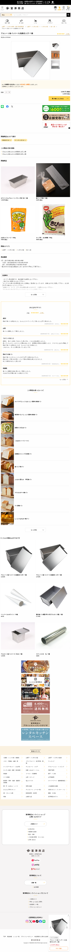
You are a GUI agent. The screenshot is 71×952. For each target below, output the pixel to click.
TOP (4, 936)
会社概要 (36, 887)
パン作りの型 (44, 26)
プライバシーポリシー (36, 907)
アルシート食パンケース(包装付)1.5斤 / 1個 (14, 154)
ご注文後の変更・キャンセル (36, 837)
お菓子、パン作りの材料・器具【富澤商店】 (13, 26)
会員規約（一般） (34, 904)
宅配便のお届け (32, 831)
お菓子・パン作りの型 (32, 26)
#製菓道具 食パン (6, 140)
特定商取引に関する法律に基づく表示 (44, 936)
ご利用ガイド (33, 899)
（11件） (67, 34)
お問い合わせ (32, 839)
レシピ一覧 (16, 936)
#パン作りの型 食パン (20, 140)
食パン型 (53, 26)
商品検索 (9, 936)
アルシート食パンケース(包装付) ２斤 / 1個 (14, 151)
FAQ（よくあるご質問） (36, 902)
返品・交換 (31, 834)
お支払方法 (31, 829)
